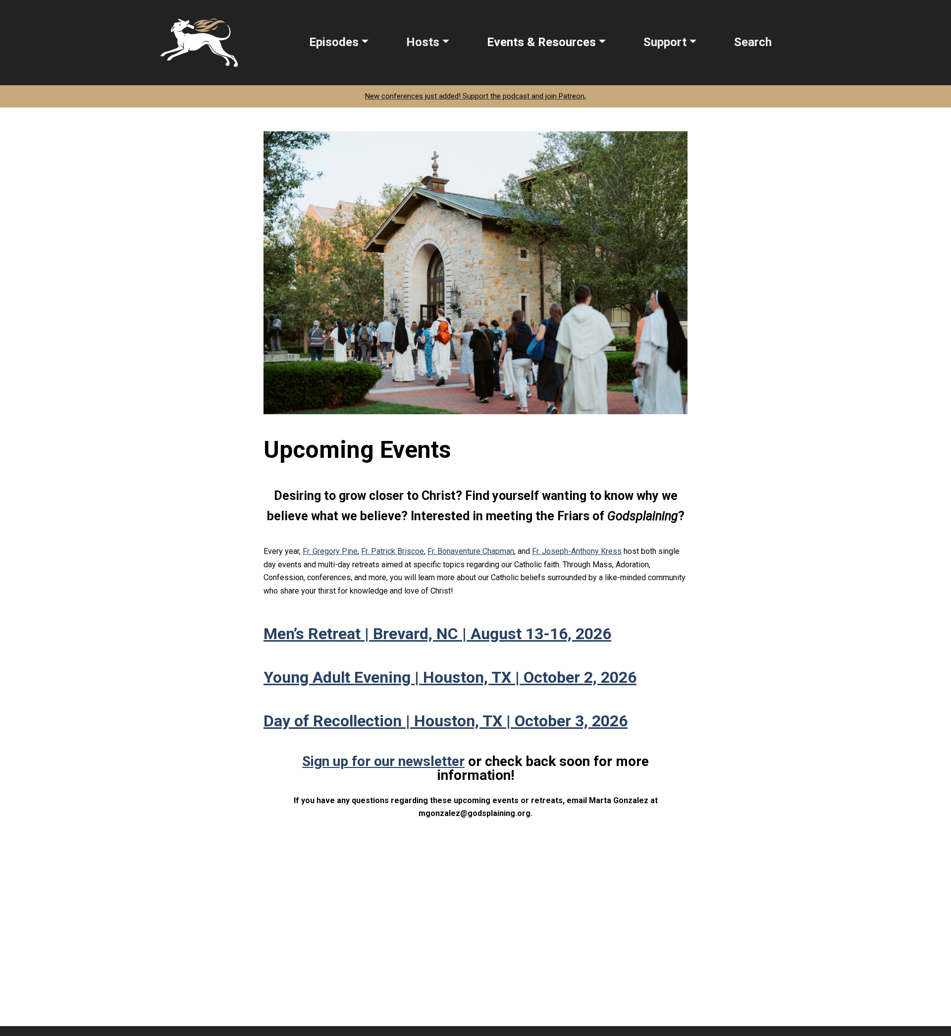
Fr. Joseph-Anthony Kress (577, 551)
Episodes (334, 42)
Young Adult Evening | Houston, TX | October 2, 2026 (450, 677)
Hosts (422, 42)
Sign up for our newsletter (383, 761)
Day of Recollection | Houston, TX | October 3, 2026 (446, 720)
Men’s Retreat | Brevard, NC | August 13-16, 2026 (437, 633)
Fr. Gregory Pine (330, 551)
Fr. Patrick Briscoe (392, 551)
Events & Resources (541, 42)
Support (665, 42)
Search (753, 42)
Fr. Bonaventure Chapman (470, 551)
